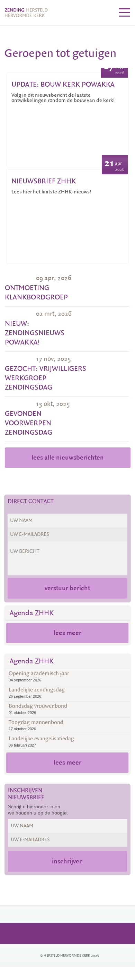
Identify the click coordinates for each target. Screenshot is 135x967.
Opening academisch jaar (39, 676)
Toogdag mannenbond (36, 725)
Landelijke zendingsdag (37, 692)
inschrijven (67, 861)
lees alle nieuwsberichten (68, 457)
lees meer (67, 633)
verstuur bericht (67, 588)
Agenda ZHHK (32, 613)
